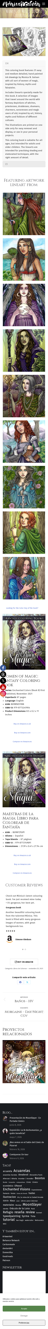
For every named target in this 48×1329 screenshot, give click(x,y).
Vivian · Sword (24, 491)
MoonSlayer (32, 1204)
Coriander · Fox (24, 537)
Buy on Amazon (20, 1062)
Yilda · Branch (24, 218)
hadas (32, 1193)
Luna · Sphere (24, 309)
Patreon (6, 1260)
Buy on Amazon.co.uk (22, 724)
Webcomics (39, 1220)
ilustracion (9, 1196)
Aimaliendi (23, 1174)
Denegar (24, 1316)
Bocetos (40, 1178)
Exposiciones (36, 1190)
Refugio (8, 1212)
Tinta (32, 1216)
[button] (22, 949)
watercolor (29, 1220)
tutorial (9, 1219)
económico (8, 1186)
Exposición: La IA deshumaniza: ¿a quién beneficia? (26, 1132)
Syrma (25, 1216)
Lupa (24, 211)
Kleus (12, 1200)
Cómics (35, 1182)
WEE (4, 1224)
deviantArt (8, 1248)
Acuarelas (21, 1170)
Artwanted (7, 1236)
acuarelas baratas (10, 1175)
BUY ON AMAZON (25, 962)
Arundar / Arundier (26, 1178)
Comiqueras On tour (19, 1154)
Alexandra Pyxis (36, 1175)
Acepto (24, 1309)
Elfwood (18, 1186)
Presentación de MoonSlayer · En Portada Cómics (25, 1119)
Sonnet (39, 1213)
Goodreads (8, 1256)
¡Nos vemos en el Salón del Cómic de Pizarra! (27, 1144)
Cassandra (12, 1182)
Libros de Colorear (20, 968)
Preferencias (24, 1323)
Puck (33, 1209)
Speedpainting (11, 1216)
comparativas (20, 1182)
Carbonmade (9, 1244)
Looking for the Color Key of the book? (22, 608)
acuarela (7, 1171)
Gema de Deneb (22, 1193)
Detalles (27, 1062)
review (30, 1212)
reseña (19, 1212)
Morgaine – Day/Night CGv (24, 355)
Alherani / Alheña (10, 1178)
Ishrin (6, 1200)
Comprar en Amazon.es (22, 742)
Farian (13, 1193)
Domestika (8, 1252)
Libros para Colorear (29, 1201)
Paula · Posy (24, 582)
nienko (5, 1209)
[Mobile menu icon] (43, 4)
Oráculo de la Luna (20, 1208)
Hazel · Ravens (24, 400)
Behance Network (11, 1240)
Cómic (28, 1182)
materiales (8, 1204)
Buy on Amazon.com (22, 733)
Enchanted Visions (16, 1189)
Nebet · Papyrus (24, 263)
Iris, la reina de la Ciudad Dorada (30, 1197)
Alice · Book (24, 446)
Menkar (18, 1205)
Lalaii (18, 1201)
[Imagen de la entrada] (5, 1118)
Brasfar (5, 1182)
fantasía (6, 1193)
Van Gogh (20, 1220)
